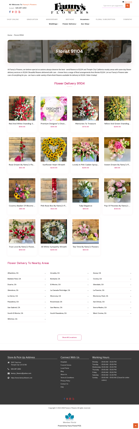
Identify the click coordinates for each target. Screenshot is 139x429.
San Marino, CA (56, 307)
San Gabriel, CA (14, 307)
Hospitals (64, 362)
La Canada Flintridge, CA (60, 290)
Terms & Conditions (67, 377)
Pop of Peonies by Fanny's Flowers (117, 205)
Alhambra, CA (13, 273)
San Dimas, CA (98, 302)
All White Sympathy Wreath (54, 246)
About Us (64, 374)
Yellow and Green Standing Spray (117, 123)
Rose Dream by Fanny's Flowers (22, 164)
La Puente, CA (98, 290)
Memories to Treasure (85, 123)
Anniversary (52, 19)
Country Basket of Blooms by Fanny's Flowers (22, 205)
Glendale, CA (98, 284)
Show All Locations (69, 337)
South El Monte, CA (15, 313)
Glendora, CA (13, 290)
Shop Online (13, 19)
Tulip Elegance (85, 205)
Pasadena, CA (13, 302)
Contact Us (64, 384)
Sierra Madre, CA (100, 307)
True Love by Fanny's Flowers (22, 246)
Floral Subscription (105, 19)
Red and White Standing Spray (22, 123)
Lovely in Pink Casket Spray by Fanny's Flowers (85, 164)
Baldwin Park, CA (14, 279)
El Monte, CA (55, 284)
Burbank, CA (55, 279)
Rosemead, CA (56, 302)
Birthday (70, 19)
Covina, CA (97, 279)
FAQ (62, 387)
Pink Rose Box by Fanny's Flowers (54, 205)
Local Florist (65, 368)
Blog (62, 371)
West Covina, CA (99, 313)
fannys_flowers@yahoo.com (21, 373)
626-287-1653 (21, 8)
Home (10, 35)
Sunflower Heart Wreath (54, 164)
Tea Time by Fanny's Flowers (86, 246)
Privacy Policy (65, 381)
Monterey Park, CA (100, 296)
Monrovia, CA (55, 296)
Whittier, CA (12, 319)
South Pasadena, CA (58, 313)
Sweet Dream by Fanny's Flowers (117, 164)
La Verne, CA (13, 296)
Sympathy (127, 19)
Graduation (32, 19)
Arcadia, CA (55, 273)
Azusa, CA (97, 273)
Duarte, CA (12, 284)
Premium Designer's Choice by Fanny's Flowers (54, 123)
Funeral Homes (66, 365)
